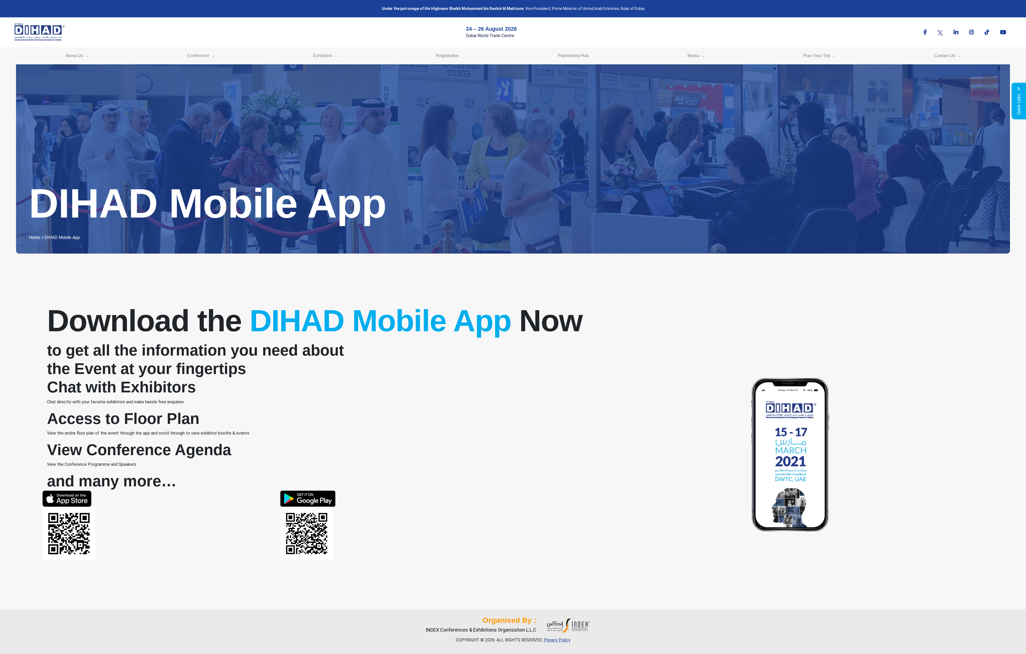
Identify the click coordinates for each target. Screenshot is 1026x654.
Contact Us (944, 55)
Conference (198, 55)
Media (693, 55)
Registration (447, 55)
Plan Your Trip (816, 55)
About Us (74, 55)
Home (34, 237)
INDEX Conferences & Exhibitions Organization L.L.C (481, 630)
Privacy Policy (557, 640)
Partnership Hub (573, 55)
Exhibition (322, 55)
